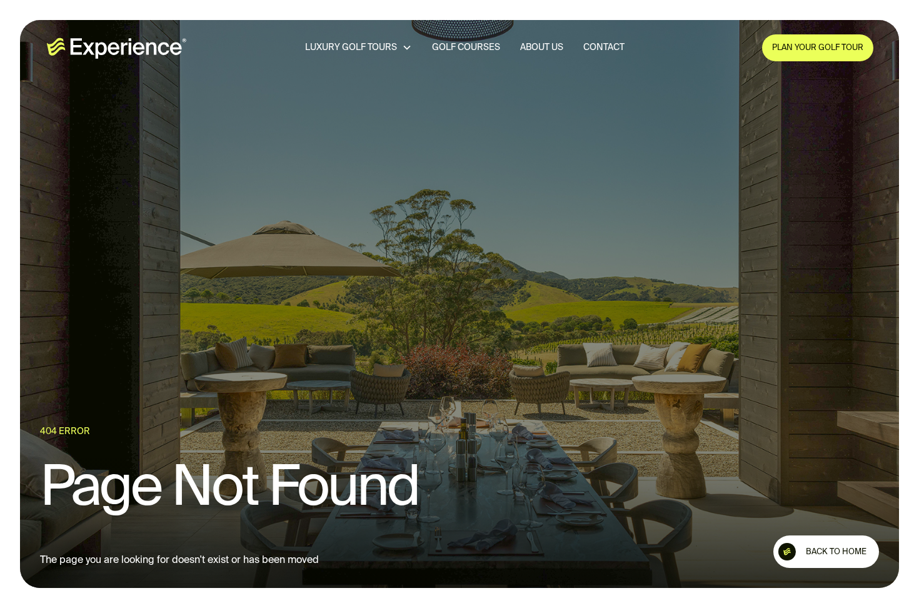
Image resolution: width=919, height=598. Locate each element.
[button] (357, 47)
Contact (603, 47)
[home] (116, 47)
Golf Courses (465, 47)
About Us (541, 47)
